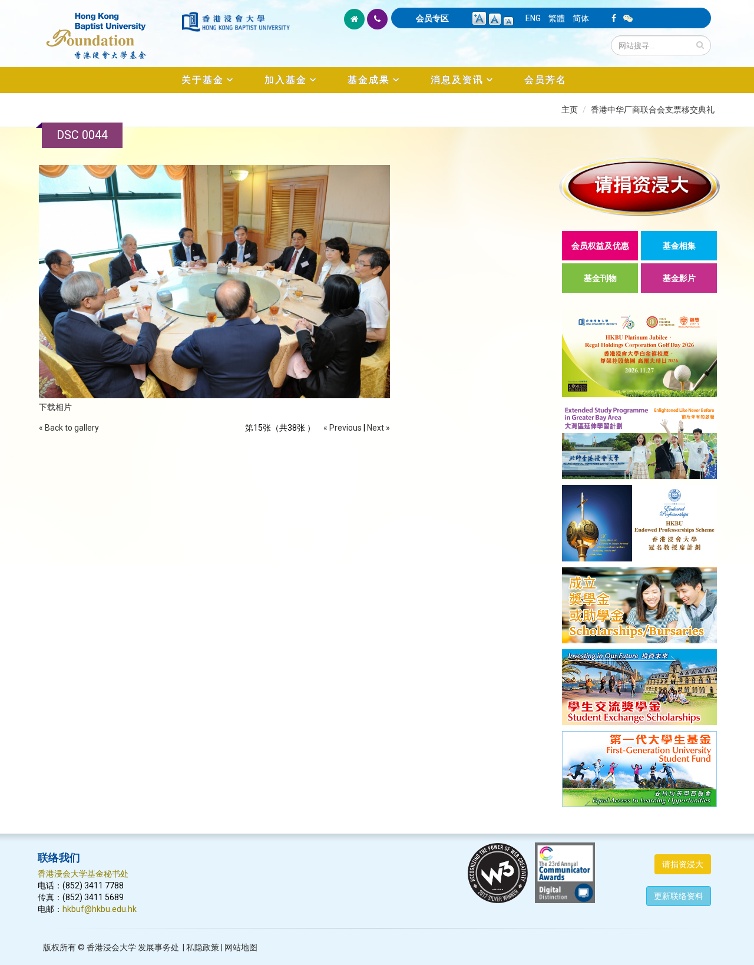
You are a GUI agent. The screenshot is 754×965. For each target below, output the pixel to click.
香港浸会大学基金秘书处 (83, 873)
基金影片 (679, 278)
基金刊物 (600, 278)
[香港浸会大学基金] (108, 29)
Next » (378, 427)
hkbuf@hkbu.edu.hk (99, 909)
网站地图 (240, 947)
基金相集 (679, 245)
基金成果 (369, 79)
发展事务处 (158, 947)
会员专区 (432, 18)
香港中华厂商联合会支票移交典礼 (653, 109)
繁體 (556, 18)
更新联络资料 (678, 896)
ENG (533, 18)
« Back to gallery (69, 427)
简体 (581, 18)
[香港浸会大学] (235, 22)
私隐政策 (202, 947)
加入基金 (285, 79)
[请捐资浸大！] (639, 186)
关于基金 (202, 79)
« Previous (342, 427)
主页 (569, 109)
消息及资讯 (457, 79)
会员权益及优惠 (600, 245)
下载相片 (55, 407)
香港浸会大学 (111, 947)
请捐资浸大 (682, 864)
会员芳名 (545, 79)
